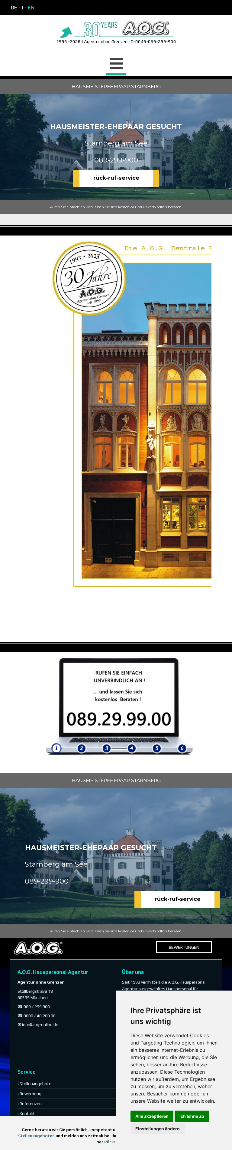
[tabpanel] (63, 8)
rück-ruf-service (116, 178)
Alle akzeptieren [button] (152, 1116)
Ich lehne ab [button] (191, 1116)
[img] (56, 706)
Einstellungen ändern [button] (157, 1128)
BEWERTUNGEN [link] (184, 947)
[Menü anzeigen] (116, 64)
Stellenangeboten (36, 1136)
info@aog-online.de (40, 1024)
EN (31, 8)
